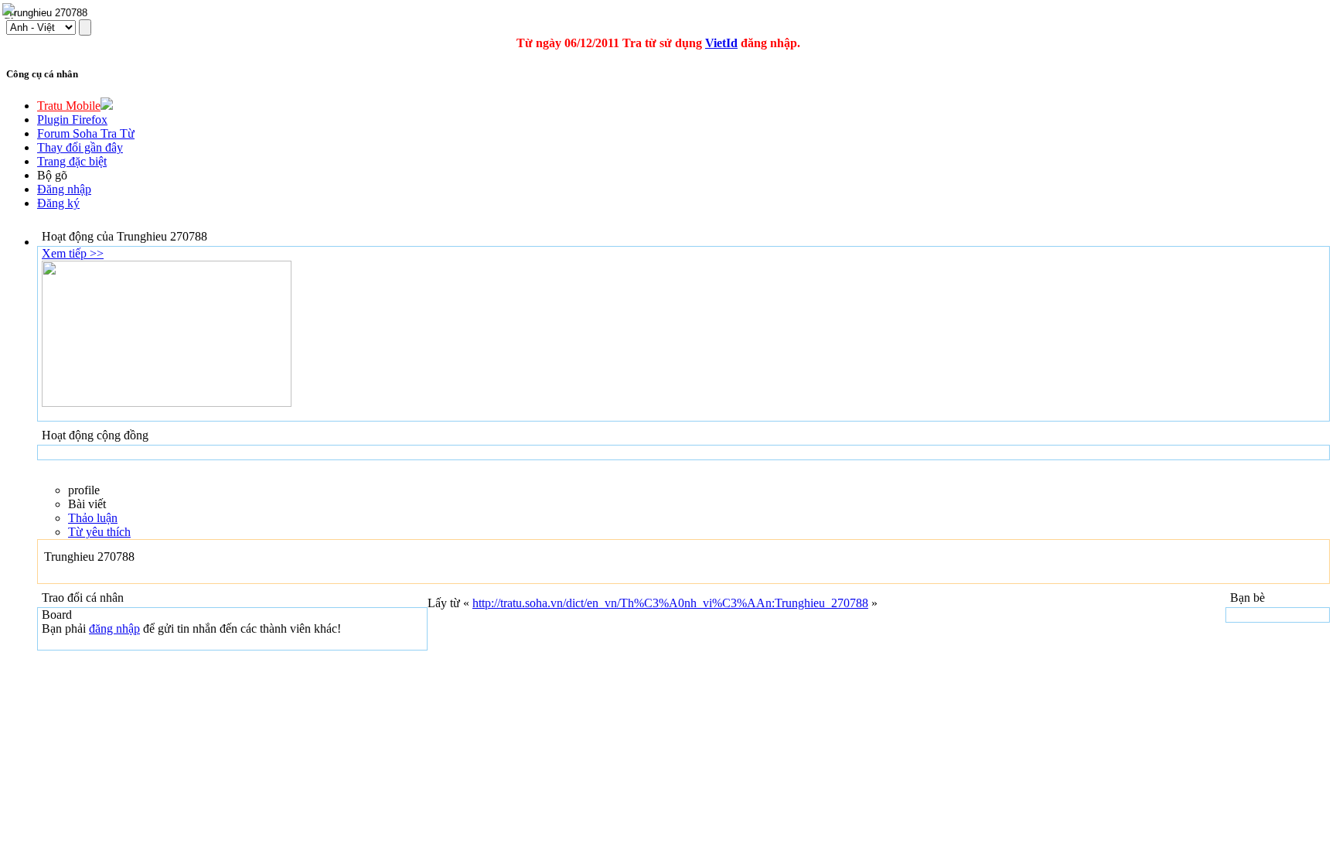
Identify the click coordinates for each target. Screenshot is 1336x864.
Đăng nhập (64, 189)
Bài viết (87, 504)
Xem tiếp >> (73, 253)
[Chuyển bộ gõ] (10, 11)
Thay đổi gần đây (80, 147)
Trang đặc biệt (72, 161)
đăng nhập (114, 628)
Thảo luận (93, 517)
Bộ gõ (52, 175)
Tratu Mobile (69, 105)
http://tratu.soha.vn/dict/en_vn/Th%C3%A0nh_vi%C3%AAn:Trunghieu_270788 (670, 603)
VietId (721, 43)
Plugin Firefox (72, 119)
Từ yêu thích (99, 531)
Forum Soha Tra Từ (86, 133)
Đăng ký (58, 203)
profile (84, 490)
